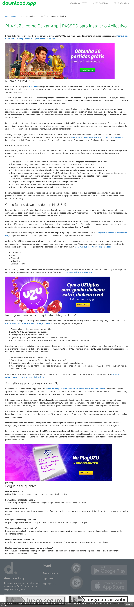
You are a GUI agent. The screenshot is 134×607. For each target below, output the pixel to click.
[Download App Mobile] (19, 3)
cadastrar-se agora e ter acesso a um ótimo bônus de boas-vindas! (75, 389)
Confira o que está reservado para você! (93, 247)
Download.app (10, 16)
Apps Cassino (100, 3)
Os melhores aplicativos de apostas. (78, 272)
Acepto (129, 604)
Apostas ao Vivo (78, 3)
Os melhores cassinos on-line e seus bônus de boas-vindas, (97, 137)
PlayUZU (32, 86)
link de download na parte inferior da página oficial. (28, 323)
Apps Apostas (121, 3)
